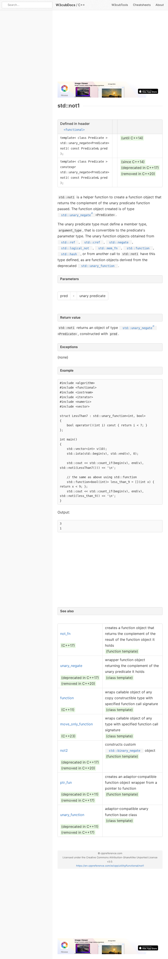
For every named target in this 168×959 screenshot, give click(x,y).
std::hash (69, 254)
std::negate (118, 242)
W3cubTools (120, 5)
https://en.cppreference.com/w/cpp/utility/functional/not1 (110, 865)
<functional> (74, 129)
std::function (138, 248)
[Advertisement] (110, 47)
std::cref (92, 242)
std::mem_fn (107, 248)
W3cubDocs (65, 5)
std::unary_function (97, 266)
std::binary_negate (124, 750)
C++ (81, 5)
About (160, 5)
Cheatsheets (142, 5)
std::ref (68, 242)
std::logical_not (75, 248)
